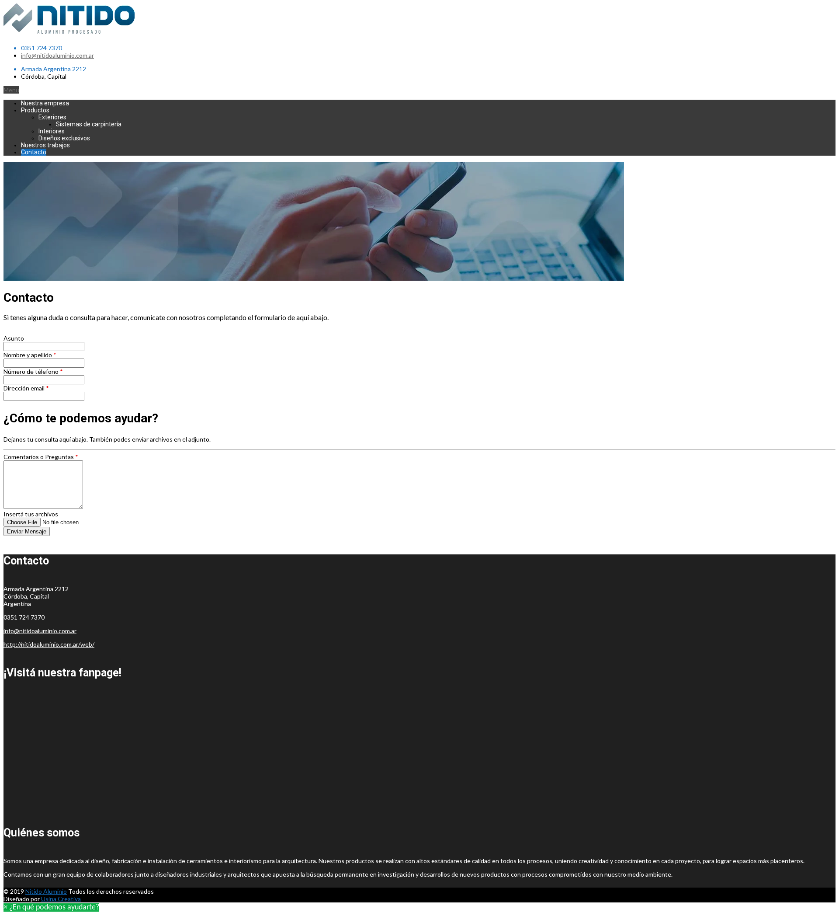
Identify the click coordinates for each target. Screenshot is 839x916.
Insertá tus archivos (30, 514)
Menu (11, 90)
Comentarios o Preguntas (40, 456)
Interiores (51, 131)
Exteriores (52, 117)
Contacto (33, 152)
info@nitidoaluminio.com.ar (57, 55)
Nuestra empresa (45, 103)
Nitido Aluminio (46, 891)
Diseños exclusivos (64, 138)
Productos (35, 110)
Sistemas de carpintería (88, 124)
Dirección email (26, 388)
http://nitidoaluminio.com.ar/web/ (48, 644)
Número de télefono (33, 371)
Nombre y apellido (29, 355)
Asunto (13, 338)
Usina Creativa (61, 898)
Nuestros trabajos (45, 145)
